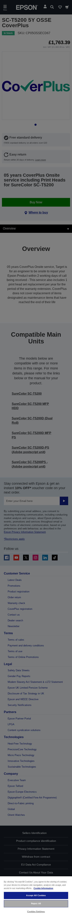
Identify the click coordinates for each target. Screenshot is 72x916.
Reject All (36, 903)
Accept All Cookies (36, 895)
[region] (36, 896)
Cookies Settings (36, 911)
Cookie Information (43, 888)
